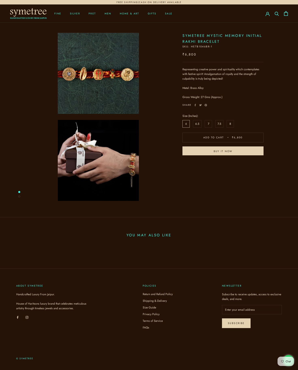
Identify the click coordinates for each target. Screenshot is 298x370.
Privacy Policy (151, 314)
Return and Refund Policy (158, 294)
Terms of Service (153, 321)
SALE (169, 13)
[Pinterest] (206, 105)
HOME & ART (129, 13)
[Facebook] (195, 105)
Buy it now (223, 151)
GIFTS (152, 13)
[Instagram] (27, 317)
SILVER (75, 13)
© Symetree (24, 358)
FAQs (146, 327)
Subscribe (236, 323)
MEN (108, 13)
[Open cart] (286, 13)
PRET (92, 13)
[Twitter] (200, 105)
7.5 (219, 124)
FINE (57, 13)
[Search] (277, 13)
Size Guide (149, 307)
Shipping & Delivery (155, 301)
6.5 (197, 124)
